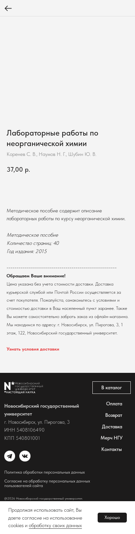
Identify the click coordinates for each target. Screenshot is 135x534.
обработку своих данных (55, 525)
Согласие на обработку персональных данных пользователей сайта (47, 483)
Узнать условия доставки (33, 349)
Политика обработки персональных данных (44, 472)
